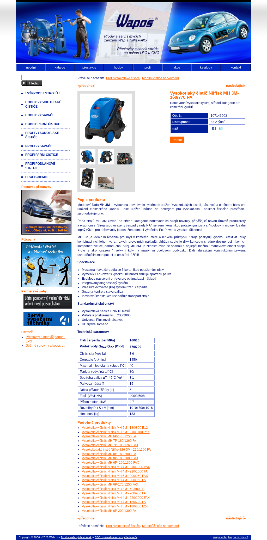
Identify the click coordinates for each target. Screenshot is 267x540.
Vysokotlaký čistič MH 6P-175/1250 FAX (110, 484)
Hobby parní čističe (42, 124)
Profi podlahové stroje (40, 166)
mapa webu (220, 537)
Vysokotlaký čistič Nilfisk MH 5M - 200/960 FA (114, 493)
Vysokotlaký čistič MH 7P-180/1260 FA (109, 441)
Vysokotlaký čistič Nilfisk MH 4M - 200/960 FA (114, 480)
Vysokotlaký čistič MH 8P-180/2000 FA (109, 454)
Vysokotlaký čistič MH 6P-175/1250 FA (109, 436)
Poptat (177, 140)
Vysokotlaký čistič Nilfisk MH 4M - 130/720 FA (114, 502)
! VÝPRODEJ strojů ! (42, 93)
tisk (230, 537)
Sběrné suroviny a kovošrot (45, 345)
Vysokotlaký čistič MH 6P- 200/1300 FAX (110, 462)
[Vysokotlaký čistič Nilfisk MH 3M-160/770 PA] (106, 146)
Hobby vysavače (39, 115)
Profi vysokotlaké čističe (123, 78)
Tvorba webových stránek (76, 537)
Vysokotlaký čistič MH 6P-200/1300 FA (109, 511)
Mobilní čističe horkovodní (160, 78)
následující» (236, 86)
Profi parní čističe (41, 155)
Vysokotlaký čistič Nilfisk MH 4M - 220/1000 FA (115, 471)
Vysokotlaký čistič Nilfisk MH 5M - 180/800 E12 (115, 427)
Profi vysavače (38, 146)
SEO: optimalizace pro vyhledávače (116, 537)
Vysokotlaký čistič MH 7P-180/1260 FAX (110, 445)
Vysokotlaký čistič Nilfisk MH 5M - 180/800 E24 (115, 506)
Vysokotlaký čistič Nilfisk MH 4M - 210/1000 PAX (116, 467)
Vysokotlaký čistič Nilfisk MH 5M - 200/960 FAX (115, 476)
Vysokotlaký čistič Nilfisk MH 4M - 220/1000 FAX (116, 498)
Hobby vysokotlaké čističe (43, 104)
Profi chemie (36, 177)
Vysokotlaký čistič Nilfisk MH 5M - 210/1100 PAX (116, 432)
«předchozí (86, 86)
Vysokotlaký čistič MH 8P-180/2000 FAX (110, 458)
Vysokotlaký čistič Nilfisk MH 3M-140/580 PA (113, 489)
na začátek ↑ (240, 537)
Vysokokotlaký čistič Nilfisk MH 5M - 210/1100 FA (116, 449)
